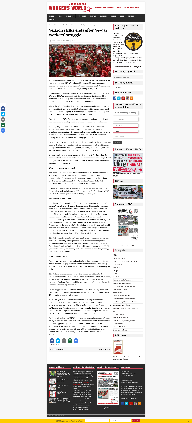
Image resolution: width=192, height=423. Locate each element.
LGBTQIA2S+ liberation (121, 289)
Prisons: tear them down (121, 296)
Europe (115, 271)
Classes (103, 16)
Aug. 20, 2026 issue (128, 245)
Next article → (104, 349)
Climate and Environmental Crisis (125, 261)
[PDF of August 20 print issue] (52, 383)
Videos (131, 16)
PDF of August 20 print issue (62, 380)
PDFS (122, 16)
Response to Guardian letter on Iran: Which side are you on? (63, 374)
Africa (115, 255)
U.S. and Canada (118, 314)
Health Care (117, 277)
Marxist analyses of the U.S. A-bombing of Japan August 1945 (64, 400)
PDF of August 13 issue (62, 386)
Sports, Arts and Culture (121, 305)
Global (115, 274)
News (60, 16)
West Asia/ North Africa (121, 317)
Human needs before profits (123, 280)
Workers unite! (118, 324)
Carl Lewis (56, 41)
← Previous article (57, 349)
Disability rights (118, 264)
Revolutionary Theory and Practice (125, 302)
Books (113, 16)
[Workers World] (96, 8)
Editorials (116, 267)
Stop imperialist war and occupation (125, 308)
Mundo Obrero (118, 292)
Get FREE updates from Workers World (68, 421)
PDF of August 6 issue (62, 393)
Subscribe (82, 16)
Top (114, 311)
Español (70, 16)
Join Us (93, 16)
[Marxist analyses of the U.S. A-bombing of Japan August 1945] (52, 402)
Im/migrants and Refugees (122, 283)
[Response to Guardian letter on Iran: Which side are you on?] (52, 375)
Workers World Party (120, 327)
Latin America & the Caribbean (124, 286)
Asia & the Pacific (119, 258)
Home (51, 16)
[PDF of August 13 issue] (52, 389)
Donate (52, 20)
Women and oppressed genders (124, 321)
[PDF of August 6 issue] (52, 395)
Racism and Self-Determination (124, 299)
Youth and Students (120, 330)
